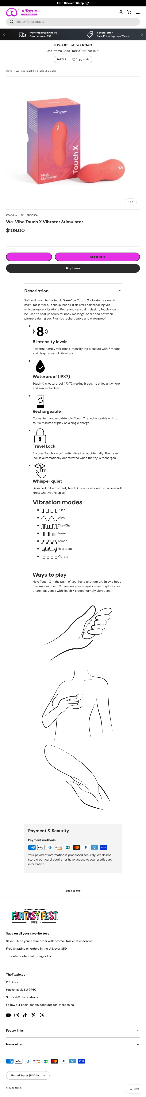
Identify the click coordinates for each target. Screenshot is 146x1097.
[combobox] (73, 22)
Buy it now (73, 268)
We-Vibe (11, 215)
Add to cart (97, 256)
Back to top (73, 890)
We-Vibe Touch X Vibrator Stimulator (36, 70)
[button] (129, 12)
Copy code (82, 59)
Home (9, 70)
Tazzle (18, 1087)
